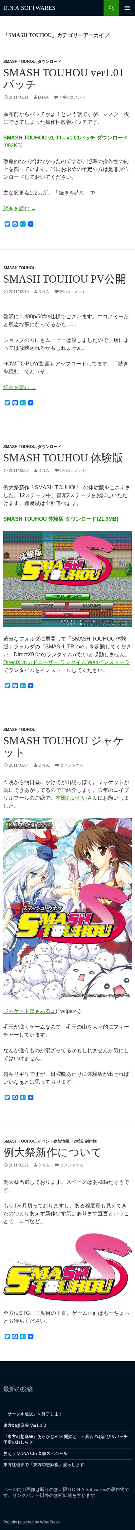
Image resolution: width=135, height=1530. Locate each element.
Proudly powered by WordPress (31, 1522)
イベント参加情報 (53, 1141)
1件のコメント (73, 470)
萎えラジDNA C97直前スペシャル (35, 1453)
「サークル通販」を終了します (33, 1413)
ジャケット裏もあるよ (29, 1011)
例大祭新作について (52, 1152)
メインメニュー (127, 8)
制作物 (91, 1141)
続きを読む (19, 208)
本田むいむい (71, 798)
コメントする (72, 765)
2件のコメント (73, 291)
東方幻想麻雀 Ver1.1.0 (24, 1425)
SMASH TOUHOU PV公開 (64, 279)
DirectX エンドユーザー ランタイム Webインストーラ (66, 662)
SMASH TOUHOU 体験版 (63, 458)
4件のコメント (73, 97)
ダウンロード (49, 61)
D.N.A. (43, 97)
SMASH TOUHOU (19, 61)
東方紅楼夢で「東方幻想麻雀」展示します (43, 1464)
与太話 (77, 1141)
